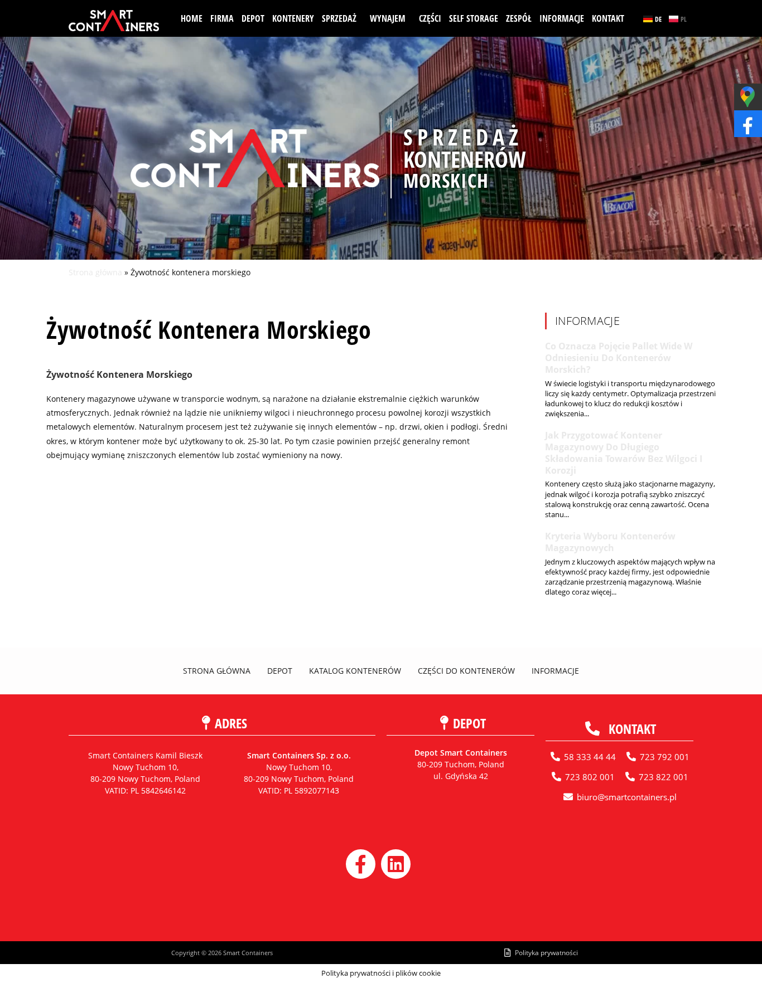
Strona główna (95, 272)
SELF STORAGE (473, 18)
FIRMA (222, 18)
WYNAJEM (388, 18)
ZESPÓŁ (519, 18)
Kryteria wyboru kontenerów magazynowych (610, 542)
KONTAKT (608, 18)
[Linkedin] (396, 864)
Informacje (555, 670)
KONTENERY (293, 18)
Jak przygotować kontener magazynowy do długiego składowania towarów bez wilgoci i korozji (623, 452)
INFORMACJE (561, 18)
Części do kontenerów (466, 670)
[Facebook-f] (360, 864)
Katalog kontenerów (355, 670)
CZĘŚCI (430, 18)
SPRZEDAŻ (339, 18)
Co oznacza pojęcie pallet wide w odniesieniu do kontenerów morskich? (618, 358)
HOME (191, 18)
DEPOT (253, 18)
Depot (279, 670)
